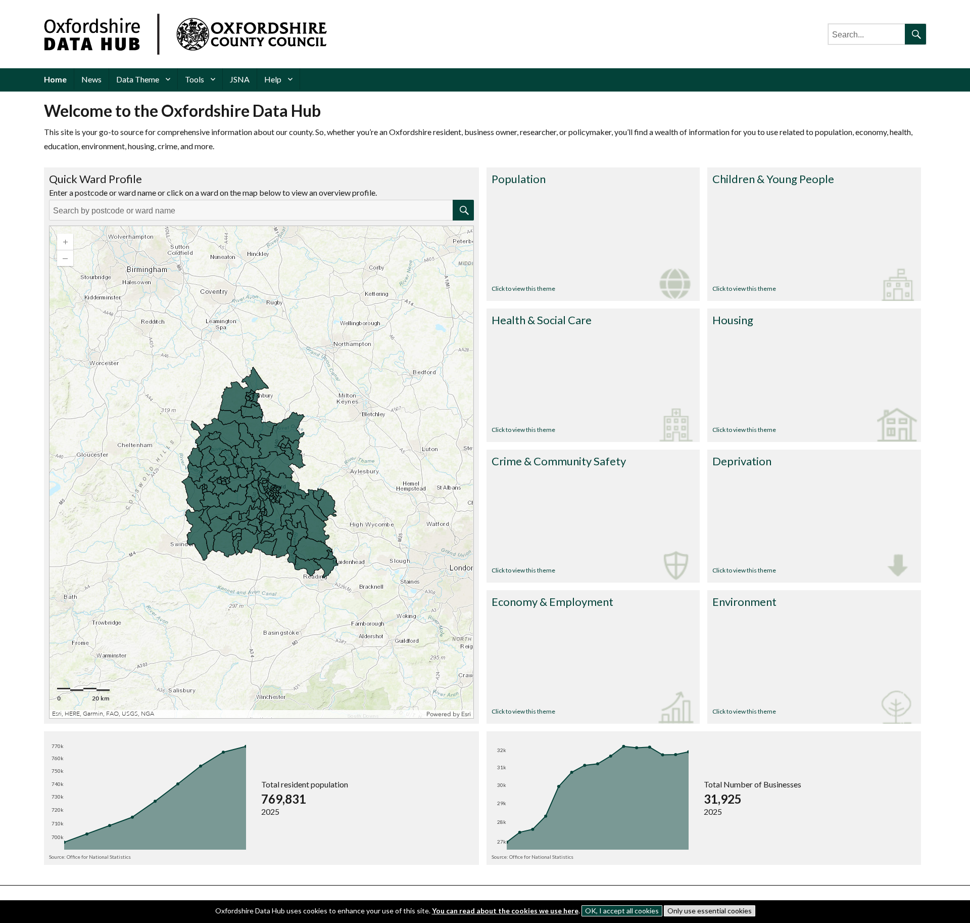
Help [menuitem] (272, 79)
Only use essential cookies (709, 910)
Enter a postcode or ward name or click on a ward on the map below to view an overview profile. (213, 192)
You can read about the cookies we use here (505, 910)
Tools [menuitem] (194, 79)
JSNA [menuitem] (240, 79)
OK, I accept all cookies (622, 910)
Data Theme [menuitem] (137, 79)
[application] (261, 472)
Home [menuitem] (55, 79)
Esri (466, 714)
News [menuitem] (91, 79)
